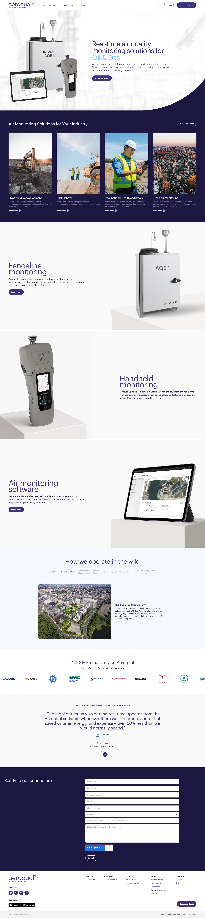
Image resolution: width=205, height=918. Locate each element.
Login (170, 5)
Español (179, 880)
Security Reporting (134, 883)
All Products (90, 880)
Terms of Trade (166, 915)
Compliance (156, 883)
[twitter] (26, 893)
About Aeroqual (111, 880)
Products (47, 5)
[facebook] (16, 893)
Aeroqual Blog (157, 880)
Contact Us (131, 880)
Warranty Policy (179, 915)
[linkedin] (11, 893)
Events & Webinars (159, 890)
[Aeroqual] (22, 5)
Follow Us (13, 887)
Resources (155, 887)
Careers (154, 893)
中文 (177, 883)
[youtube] (21, 893)
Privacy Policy (191, 915)
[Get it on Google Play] (28, 906)
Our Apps (13, 900)
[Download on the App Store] (15, 906)
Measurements (70, 5)
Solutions (57, 5)
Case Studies (84, 5)
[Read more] (30, 172)
